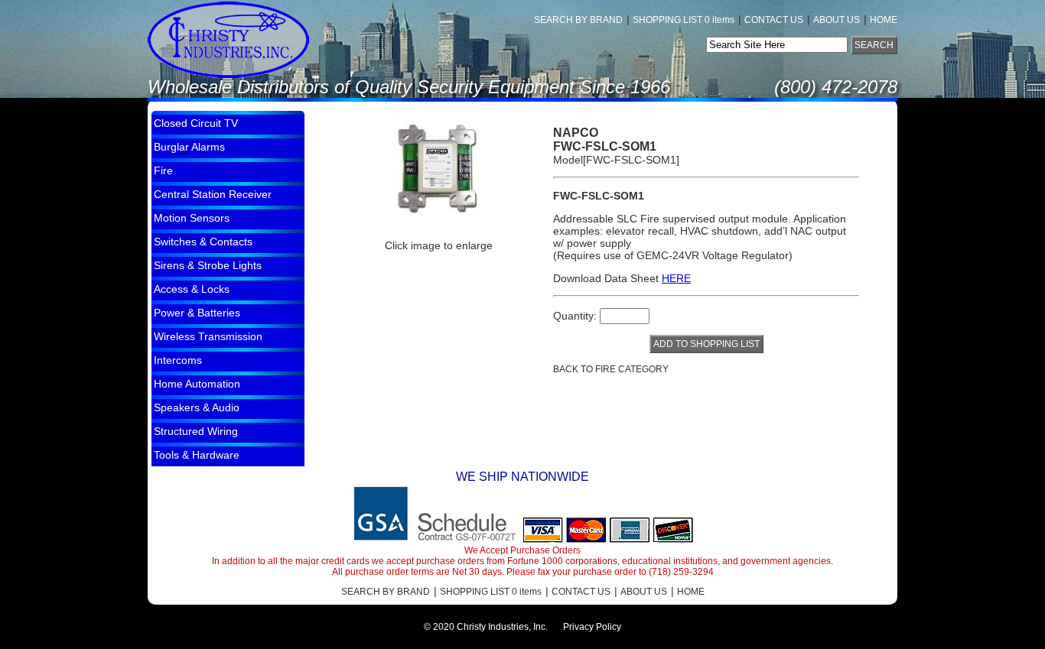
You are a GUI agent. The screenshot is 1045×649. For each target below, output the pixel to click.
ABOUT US (836, 20)
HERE (676, 278)
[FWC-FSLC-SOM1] (438, 169)
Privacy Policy (592, 626)
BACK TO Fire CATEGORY (611, 369)
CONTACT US (773, 20)
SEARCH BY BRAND (578, 20)
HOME (883, 20)
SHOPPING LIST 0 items (683, 20)
